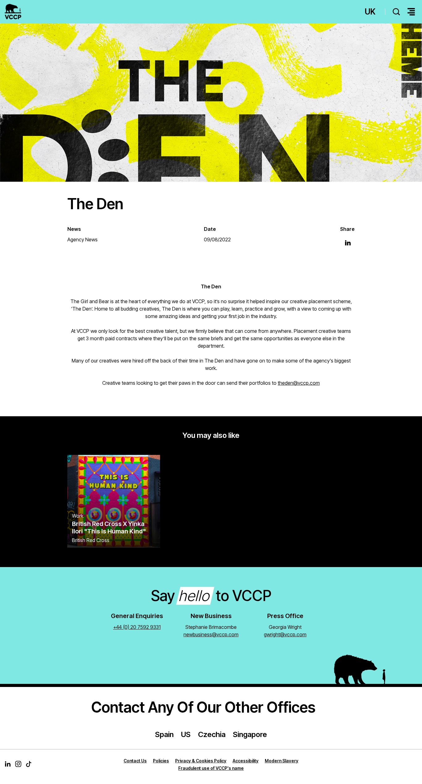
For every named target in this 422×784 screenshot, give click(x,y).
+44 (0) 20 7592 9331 (137, 627)
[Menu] (411, 12)
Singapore (250, 734)
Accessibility (246, 760)
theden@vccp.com (299, 383)
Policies (161, 760)
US (186, 734)
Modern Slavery (281, 760)
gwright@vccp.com (285, 634)
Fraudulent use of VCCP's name (211, 768)
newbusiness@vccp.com (211, 634)
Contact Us (135, 760)
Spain (164, 734)
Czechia (212, 734)
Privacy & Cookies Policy (200, 760)
